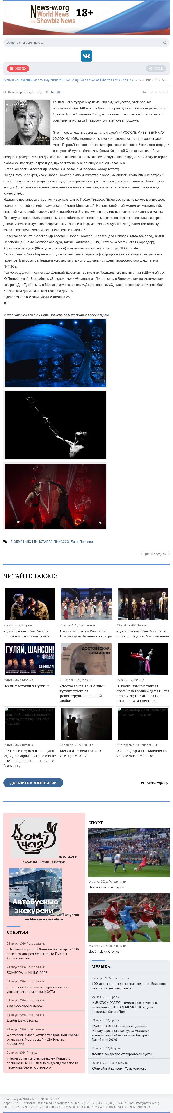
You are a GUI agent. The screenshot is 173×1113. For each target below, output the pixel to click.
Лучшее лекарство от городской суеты (122, 1054)
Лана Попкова (82, 541)
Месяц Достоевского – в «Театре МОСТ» (80, 753)
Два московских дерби (25, 1006)
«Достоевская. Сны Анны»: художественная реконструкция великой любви (83, 693)
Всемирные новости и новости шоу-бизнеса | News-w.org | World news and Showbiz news (61, 80)
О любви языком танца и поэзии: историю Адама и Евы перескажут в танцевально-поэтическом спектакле (142, 693)
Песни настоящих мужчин (26, 685)
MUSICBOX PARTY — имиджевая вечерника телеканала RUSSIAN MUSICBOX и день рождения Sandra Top (125, 1007)
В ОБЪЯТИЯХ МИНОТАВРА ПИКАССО (39, 541)
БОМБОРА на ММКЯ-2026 (27, 972)
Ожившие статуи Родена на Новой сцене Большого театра (86, 633)
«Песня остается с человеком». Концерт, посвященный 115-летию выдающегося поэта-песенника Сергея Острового (43, 1062)
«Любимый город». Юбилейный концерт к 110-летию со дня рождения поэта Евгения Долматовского (43, 953)
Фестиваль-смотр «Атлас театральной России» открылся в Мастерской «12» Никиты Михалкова (43, 1039)
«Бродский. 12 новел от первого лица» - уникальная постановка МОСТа (38, 989)
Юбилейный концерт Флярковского (119, 1068)
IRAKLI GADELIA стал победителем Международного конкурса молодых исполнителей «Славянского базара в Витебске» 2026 (121, 1033)
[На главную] (52, 13)
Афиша (127, 80)
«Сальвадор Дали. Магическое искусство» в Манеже (142, 753)
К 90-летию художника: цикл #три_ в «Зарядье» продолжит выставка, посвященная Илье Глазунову (29, 758)
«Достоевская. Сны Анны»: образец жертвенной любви (27, 633)
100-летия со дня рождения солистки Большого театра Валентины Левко (129, 985)
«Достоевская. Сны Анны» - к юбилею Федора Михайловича (142, 633)
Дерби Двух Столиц (22, 1020)
